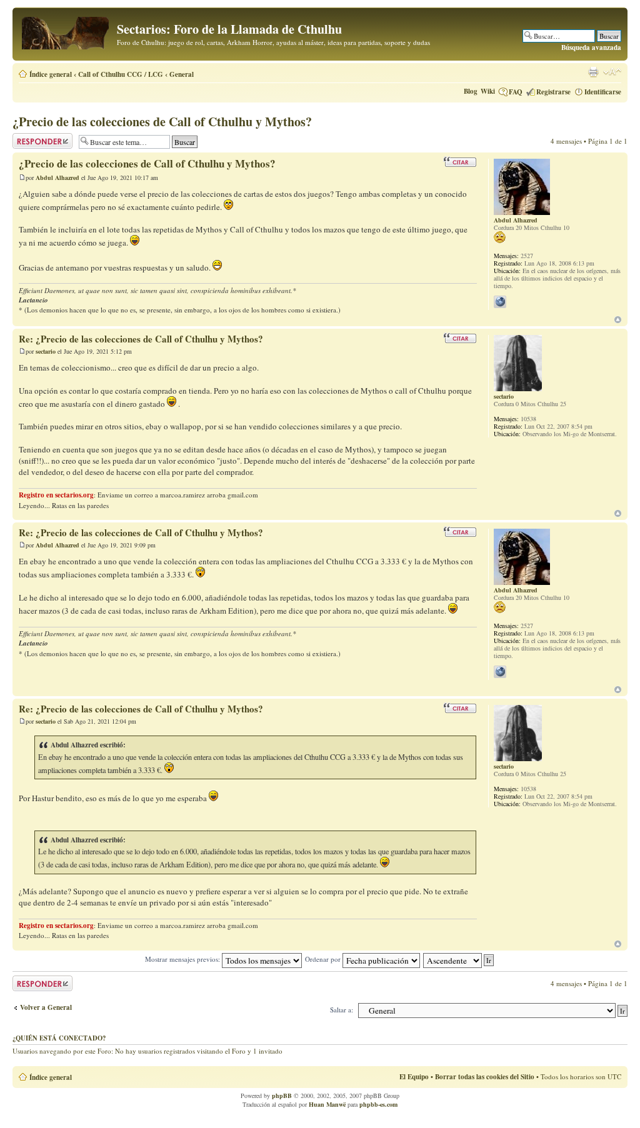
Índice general (50, 74)
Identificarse (602, 92)
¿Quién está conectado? (59, 1038)
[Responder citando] (460, 162)
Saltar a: (341, 1009)
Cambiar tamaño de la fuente (612, 71)
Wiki (488, 91)
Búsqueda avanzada (591, 47)
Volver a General (46, 1007)
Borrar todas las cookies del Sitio (484, 1077)
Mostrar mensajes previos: (183, 959)
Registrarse (553, 92)
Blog (471, 91)
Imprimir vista (593, 71)
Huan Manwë (327, 1104)
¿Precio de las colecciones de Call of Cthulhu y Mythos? (162, 121)
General (181, 74)
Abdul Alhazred (57, 177)
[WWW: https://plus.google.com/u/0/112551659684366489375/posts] (500, 302)
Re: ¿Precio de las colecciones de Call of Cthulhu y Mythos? (141, 339)
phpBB (282, 1095)
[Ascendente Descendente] (459, 959)
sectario (46, 351)
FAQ (515, 92)
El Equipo (414, 1077)
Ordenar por (323, 959)
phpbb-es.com (378, 1104)
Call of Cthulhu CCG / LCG (120, 74)
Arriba (617, 319)
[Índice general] (66, 31)
